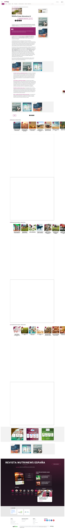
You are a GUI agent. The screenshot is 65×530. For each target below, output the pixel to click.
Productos (26, 3)
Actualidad (9, 3)
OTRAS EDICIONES (56, 464)
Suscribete (17, 467)
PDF (31, 18)
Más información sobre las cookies (14, 523)
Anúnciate (34, 521)
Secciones (6, 3)
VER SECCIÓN (32, 439)
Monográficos (15, 3)
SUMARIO (29, 475)
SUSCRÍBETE (29, 477)
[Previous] (32, 155)
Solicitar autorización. (41, 526)
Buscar (53, 3)
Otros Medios (23, 521)
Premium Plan (29, 3)
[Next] (32, 198)
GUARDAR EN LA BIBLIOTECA (23, 18)
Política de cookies (13, 522)
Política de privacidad (13, 521)
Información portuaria (21, 3)
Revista (3, 3)
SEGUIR (17, 494)
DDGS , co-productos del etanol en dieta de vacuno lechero (21, 94)
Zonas (57, 1)
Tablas (12, 3)
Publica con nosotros (35, 522)
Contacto (34, 523)
